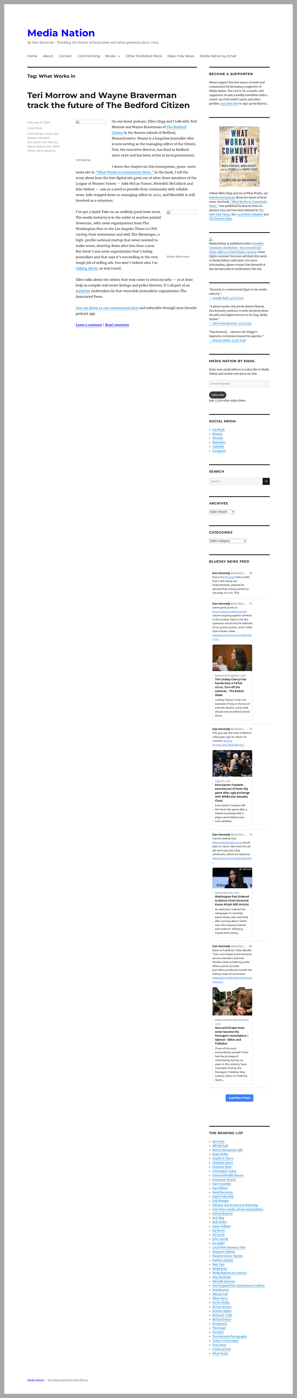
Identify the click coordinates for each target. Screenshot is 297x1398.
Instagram (219, 451)
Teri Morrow (50, 142)
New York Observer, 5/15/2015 (232, 323)
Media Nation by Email (218, 56)
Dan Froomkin (221, 1184)
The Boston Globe (220, 218)
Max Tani (218, 1264)
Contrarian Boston (224, 1179)
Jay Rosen (218, 1230)
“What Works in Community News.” (125, 172)
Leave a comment (89, 325)
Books (110, 56)
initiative (83, 291)
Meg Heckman (221, 1277)
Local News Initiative (249, 214)
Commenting (89, 56)
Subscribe (217, 395)
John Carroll (220, 1239)
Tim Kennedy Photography (229, 1336)
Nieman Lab (220, 1294)
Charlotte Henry (222, 1162)
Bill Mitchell (220, 1145)
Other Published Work (144, 56)
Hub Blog (218, 1218)
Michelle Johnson (223, 1281)
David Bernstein (222, 1192)
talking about (86, 268)
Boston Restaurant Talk (227, 1150)
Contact (65, 56)
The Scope (219, 1328)
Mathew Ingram (222, 1260)
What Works (220, 1353)
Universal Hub (221, 1349)
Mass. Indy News (180, 56)
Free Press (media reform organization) (237, 1209)
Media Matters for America (229, 1273)
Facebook (218, 429)
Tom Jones (219, 1345)
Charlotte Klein (222, 1167)
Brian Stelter (220, 1154)
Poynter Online (222, 1311)
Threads (217, 438)
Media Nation (61, 33)
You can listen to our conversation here (107, 308)
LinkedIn (218, 446)
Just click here (229, 103)
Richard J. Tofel (222, 1315)
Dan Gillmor (220, 1188)
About (48, 56)
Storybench (219, 1324)
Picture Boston (221, 1307)
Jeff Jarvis (218, 1234)
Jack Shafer (219, 1222)
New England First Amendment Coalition (238, 1285)
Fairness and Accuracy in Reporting (235, 1205)
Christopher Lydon (224, 1171)
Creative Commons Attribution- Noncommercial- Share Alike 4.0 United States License (236, 248)
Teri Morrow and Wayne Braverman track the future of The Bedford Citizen (108, 100)
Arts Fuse (218, 1141)
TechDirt (218, 1332)
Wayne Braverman (39, 146)
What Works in (46, 150)
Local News (34, 128)
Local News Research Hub (228, 1247)
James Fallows (221, 1226)
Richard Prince (221, 1319)
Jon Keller (218, 1243)
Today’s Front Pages (225, 1340)
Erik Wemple (220, 1201)
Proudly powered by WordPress (68, 1380)
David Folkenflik (223, 1196)
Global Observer (222, 1213)
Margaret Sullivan (223, 1251)
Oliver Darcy (220, 1298)
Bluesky (217, 434)
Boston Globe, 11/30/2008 (229, 340)
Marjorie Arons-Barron (227, 1256)
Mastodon (218, 442)
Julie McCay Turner (39, 133)
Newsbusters (220, 1290)
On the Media (220, 1302)
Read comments (117, 325)
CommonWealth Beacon (227, 1175)
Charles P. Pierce (222, 1158)
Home (32, 56)
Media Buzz (219, 1268)
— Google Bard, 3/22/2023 (226, 298)
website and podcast (222, 197)
